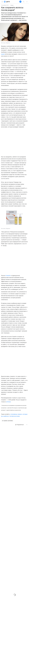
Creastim (8, 275)
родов (3, 54)
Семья (11, 5)
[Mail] (5, 1)
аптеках (8, 401)
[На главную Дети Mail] (8, 1)
